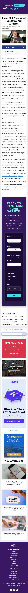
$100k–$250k (12, 276)
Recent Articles (14, 553)
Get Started (18, 5)
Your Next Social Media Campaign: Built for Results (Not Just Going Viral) (14, 509)
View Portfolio (14, 372)
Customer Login (14, 565)
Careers (14, 561)
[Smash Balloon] (14, 430)
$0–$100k (11, 273)
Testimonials (14, 555)
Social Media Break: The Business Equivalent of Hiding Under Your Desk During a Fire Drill (13, 483)
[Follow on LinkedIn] (14, 589)
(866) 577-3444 (9, 5)
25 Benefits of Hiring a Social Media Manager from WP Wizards (14, 534)
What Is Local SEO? (14, 575)
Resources (14, 559)
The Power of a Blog (14, 579)
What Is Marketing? (14, 577)
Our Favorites (14, 573)
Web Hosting (14, 571)
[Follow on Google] (17, 589)
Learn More (14, 354)
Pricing (14, 563)
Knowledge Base (14, 557)
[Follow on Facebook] (11, 589)
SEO (15, 26)
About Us (14, 551)
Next (14, 295)
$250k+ (11, 279)
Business (11, 26)
